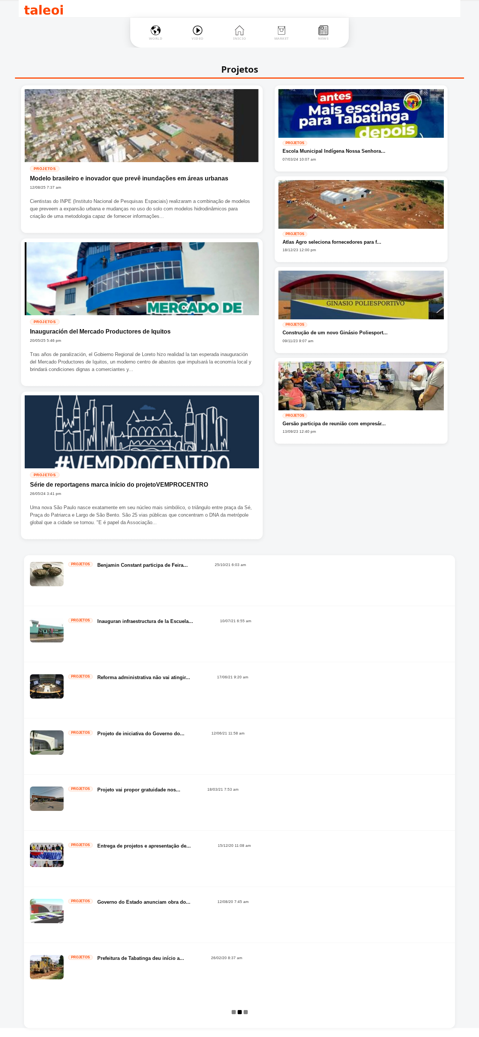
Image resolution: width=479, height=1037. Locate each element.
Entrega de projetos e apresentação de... (144, 846)
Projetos (45, 169)
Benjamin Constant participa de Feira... (142, 565)
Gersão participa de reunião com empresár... (334, 423)
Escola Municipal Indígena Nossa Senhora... (334, 151)
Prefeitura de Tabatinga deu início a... (140, 958)
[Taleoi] (43, 9)
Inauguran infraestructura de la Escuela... (145, 621)
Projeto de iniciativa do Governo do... (140, 733)
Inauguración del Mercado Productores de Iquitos (100, 331)
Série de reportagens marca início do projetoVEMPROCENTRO (119, 484)
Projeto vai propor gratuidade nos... (138, 790)
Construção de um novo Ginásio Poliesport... (335, 332)
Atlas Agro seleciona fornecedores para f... (332, 242)
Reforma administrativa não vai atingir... (143, 677)
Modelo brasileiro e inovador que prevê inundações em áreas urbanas (129, 178)
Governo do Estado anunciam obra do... (143, 902)
